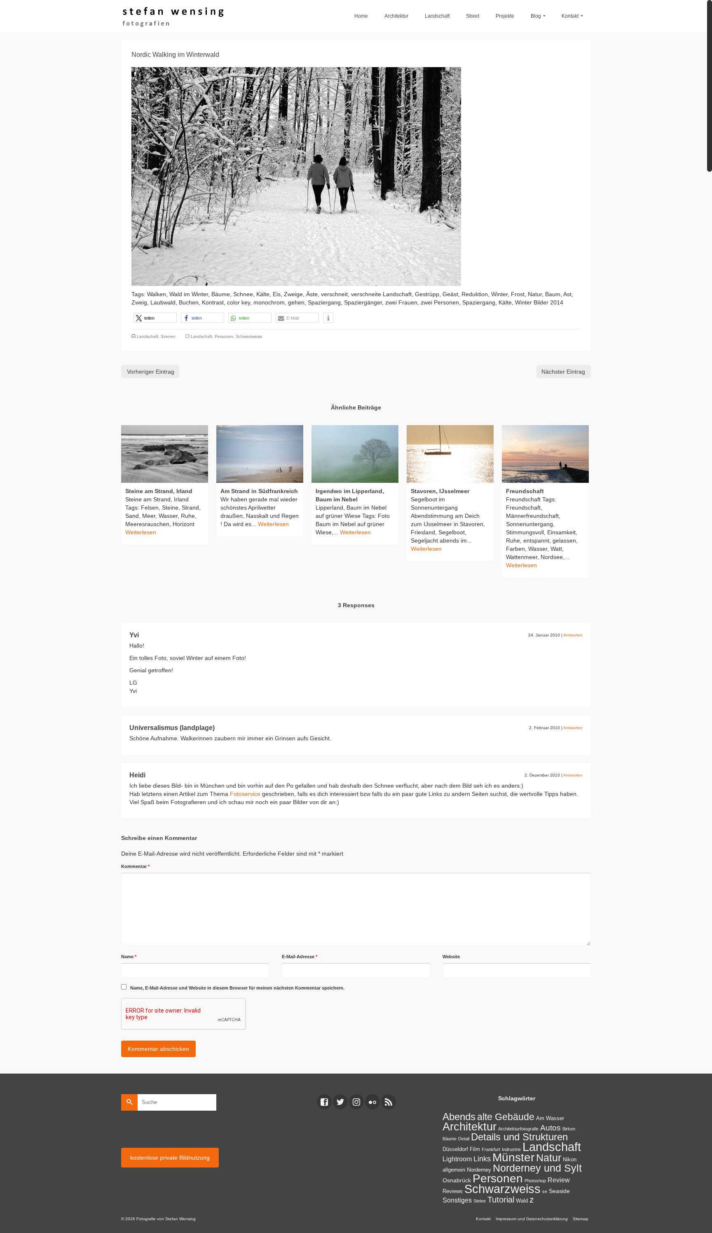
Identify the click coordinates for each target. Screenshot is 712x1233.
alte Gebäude (505, 1116)
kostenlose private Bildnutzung (170, 1157)
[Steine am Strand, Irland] (164, 454)
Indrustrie (511, 1149)
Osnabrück (457, 1180)
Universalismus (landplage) (172, 727)
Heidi (137, 775)
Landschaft (147, 336)
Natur (548, 1157)
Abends (459, 1116)
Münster (513, 1157)
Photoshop (535, 1180)
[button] (155, 318)
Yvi (134, 635)
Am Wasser (550, 1118)
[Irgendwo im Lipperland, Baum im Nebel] (355, 454)
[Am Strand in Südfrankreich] (259, 454)
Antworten (573, 635)
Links (482, 1159)
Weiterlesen (140, 532)
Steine (479, 1200)
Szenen (168, 336)
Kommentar (135, 866)
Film (475, 1149)
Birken (568, 1128)
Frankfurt (491, 1149)
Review (559, 1180)
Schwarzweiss (249, 336)
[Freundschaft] (545, 454)
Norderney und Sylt (537, 1168)
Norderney (479, 1170)
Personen (224, 336)
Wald (522, 1201)
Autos (550, 1127)
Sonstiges (457, 1200)
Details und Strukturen (519, 1137)
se (544, 1191)
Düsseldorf (455, 1149)
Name (128, 956)
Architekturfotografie (518, 1128)
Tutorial (500, 1199)
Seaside (559, 1191)
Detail (463, 1138)
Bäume (450, 1138)
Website (451, 956)
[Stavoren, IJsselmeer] (450, 454)
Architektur (470, 1126)
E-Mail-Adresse (299, 956)
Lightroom (457, 1159)
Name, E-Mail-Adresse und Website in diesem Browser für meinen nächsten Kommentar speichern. (237, 987)
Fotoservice (245, 794)
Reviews (453, 1191)
